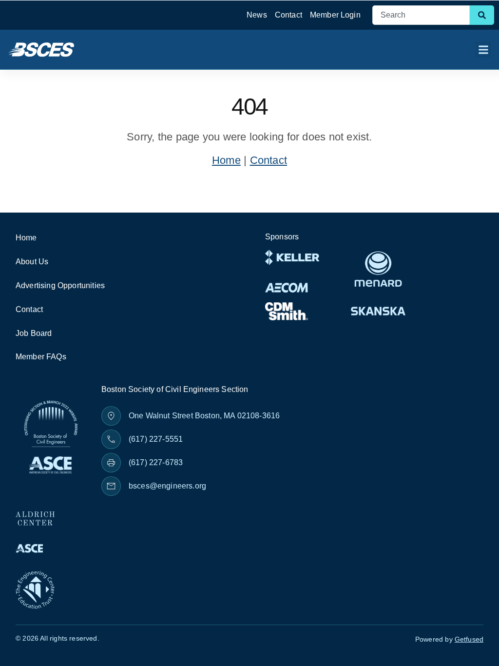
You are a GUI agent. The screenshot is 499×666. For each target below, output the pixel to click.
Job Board (34, 333)
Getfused (469, 639)
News (257, 15)
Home (226, 160)
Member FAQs (41, 357)
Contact (288, 15)
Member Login (335, 15)
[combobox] (421, 15)
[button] (483, 49)
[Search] (482, 15)
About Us (32, 261)
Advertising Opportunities (60, 285)
